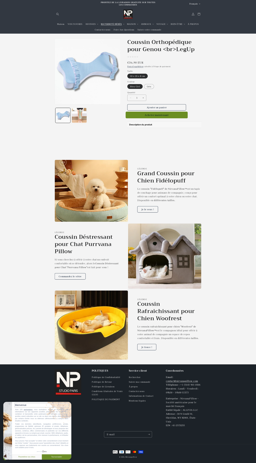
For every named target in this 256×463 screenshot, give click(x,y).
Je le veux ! (147, 209)
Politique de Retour (102, 382)
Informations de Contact (141, 396)
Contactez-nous (136, 391)
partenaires (28, 410)
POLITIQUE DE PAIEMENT (106, 399)
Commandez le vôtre (70, 276)
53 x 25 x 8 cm (137, 76)
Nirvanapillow (131, 457)
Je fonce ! (146, 347)
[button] (58, 14)
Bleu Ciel (135, 86)
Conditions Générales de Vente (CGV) (107, 393)
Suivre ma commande (139, 382)
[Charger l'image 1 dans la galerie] (63, 115)
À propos (133, 386)
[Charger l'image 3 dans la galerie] (79, 115)
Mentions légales (137, 400)
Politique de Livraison (103, 386)
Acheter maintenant (156, 115)
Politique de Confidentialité (106, 377)
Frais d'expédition (135, 66)
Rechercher (135, 377)
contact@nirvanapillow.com (182, 380)
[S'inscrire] (149, 434)
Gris (149, 86)
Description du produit (139, 124)
